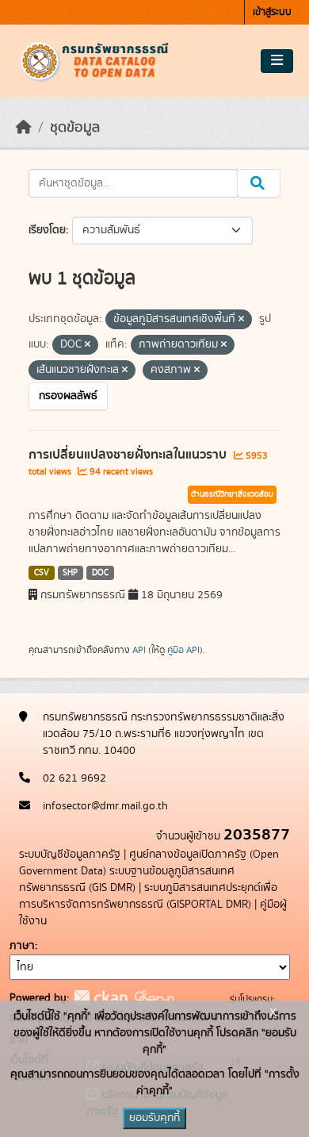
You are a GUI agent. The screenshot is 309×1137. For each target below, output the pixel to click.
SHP (70, 573)
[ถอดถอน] (241, 319)
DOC (100, 573)
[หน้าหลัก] (24, 127)
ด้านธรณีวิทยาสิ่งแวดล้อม (232, 494)
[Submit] (258, 183)
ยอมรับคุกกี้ (154, 1118)
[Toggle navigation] (277, 61)
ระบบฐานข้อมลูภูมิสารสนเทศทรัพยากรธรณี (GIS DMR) (127, 879)
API (139, 650)
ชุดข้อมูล (75, 127)
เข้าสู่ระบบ (272, 12)
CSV (41, 573)
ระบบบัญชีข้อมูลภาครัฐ (69, 854)
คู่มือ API (183, 650)
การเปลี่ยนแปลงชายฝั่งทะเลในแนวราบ (129, 454)
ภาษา (22, 946)
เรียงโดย (47, 230)
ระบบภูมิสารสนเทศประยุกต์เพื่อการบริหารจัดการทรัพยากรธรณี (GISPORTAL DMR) (148, 896)
